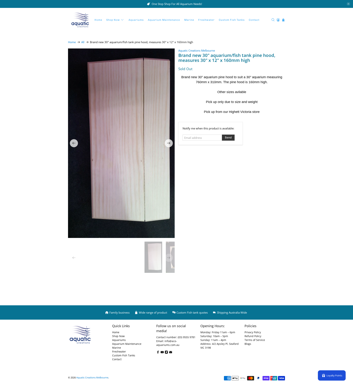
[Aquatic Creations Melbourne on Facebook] (158, 353)
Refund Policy (253, 336)
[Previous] (74, 143)
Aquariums (136, 19)
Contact (254, 19)
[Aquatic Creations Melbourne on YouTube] (162, 353)
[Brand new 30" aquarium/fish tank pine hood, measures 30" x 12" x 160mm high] (121, 143)
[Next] (169, 143)
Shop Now (113, 19)
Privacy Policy (253, 332)
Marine (189, 19)
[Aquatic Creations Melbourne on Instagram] (166, 353)
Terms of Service (255, 340)
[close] (348, 4)
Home (98, 19)
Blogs (248, 344)
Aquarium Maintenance (164, 19)
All (82, 42)
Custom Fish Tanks (232, 19)
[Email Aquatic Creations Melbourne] (170, 353)
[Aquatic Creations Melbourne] (80, 20)
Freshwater (206, 19)
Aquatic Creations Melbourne (196, 50)
